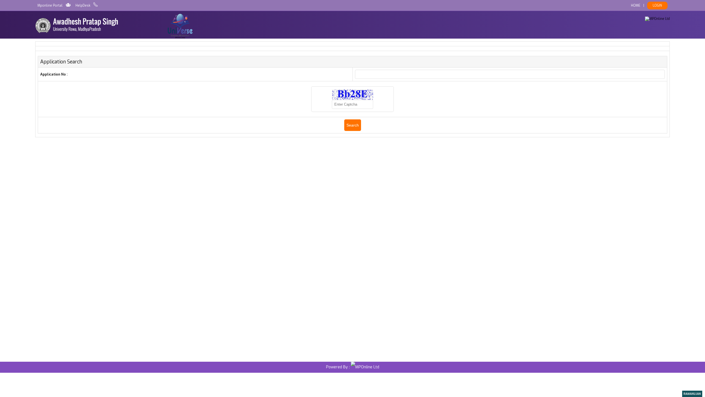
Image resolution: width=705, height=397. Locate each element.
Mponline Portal (50, 5)
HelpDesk (82, 5)
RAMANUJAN (692, 394)
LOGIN (657, 5)
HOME (635, 5)
